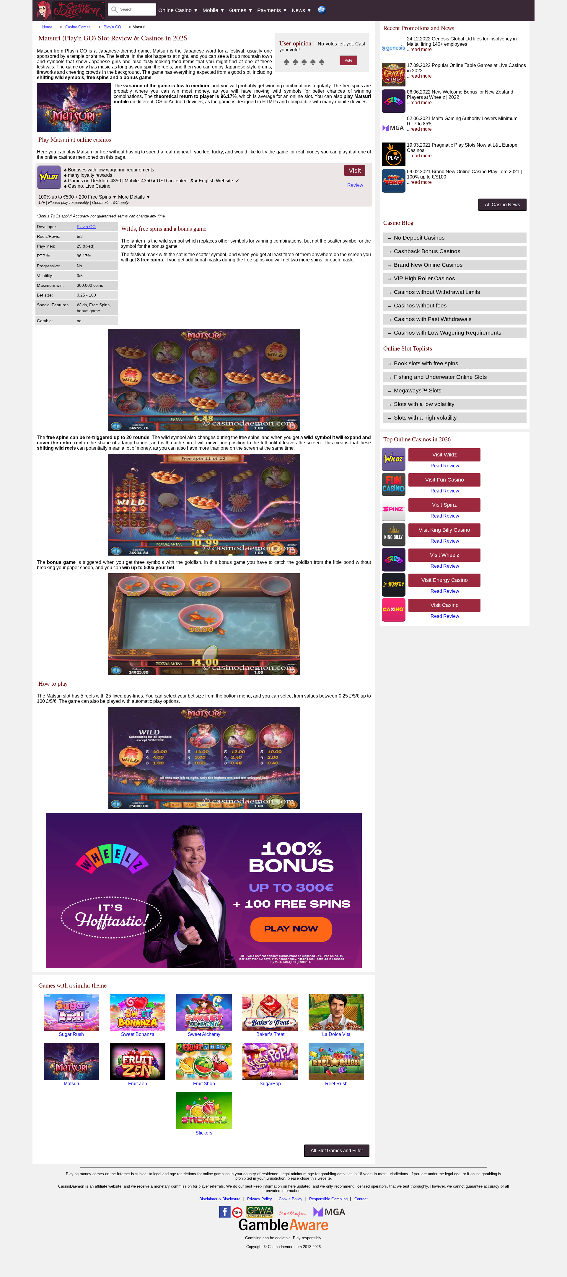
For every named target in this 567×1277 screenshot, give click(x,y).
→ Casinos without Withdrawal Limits (433, 292)
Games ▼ (241, 10)
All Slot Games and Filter (337, 1150)
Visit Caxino (445, 605)
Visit (355, 170)
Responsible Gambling (328, 1199)
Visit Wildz (444, 455)
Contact (361, 1199)
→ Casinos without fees (417, 305)
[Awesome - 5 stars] (321, 61)
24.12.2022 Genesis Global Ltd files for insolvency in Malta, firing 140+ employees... (462, 44)
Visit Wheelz (444, 555)
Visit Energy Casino (444, 580)
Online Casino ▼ (178, 10)
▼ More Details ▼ (131, 196)
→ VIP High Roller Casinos (421, 278)
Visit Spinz (444, 505)
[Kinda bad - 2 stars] (295, 61)
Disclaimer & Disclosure (219, 1199)
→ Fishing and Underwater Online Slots (437, 377)
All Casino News (502, 204)
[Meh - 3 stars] (304, 61)
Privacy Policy (259, 1199)
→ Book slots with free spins (422, 363)
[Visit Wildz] (48, 187)
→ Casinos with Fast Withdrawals (429, 319)
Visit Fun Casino (444, 480)
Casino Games (78, 27)
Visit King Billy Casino (444, 530)
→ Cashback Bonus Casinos (423, 251)
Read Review (445, 465)
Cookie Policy (290, 1199)
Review (355, 185)
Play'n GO (112, 27)
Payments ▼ (272, 10)
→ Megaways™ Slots (414, 390)
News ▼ (302, 10)
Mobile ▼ (214, 10)
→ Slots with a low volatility (420, 404)
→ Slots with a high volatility (422, 418)
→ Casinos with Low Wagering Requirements (444, 333)
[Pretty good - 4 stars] (313, 61)
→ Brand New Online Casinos (425, 265)
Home (47, 27)
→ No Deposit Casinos (416, 238)
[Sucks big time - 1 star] (286, 61)
